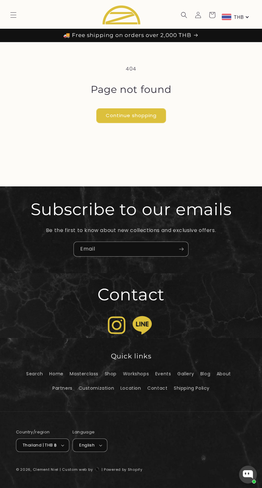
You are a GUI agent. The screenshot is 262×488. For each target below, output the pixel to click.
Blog (205, 374)
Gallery (185, 374)
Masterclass (84, 374)
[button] (13, 15)
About (224, 374)
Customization (96, 388)
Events (163, 374)
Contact (157, 388)
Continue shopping (131, 115)
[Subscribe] (181, 249)
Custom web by (78, 469)
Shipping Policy (192, 388)
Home (56, 374)
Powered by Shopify (123, 469)
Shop (111, 374)
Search (34, 374)
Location (130, 388)
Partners (62, 388)
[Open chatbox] (248, 475)
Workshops (136, 374)
